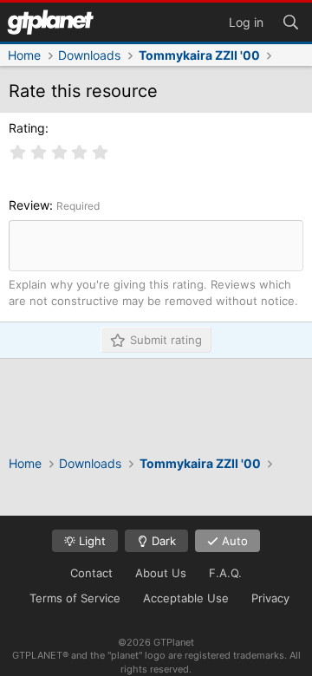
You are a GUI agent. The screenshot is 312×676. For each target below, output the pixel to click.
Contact (91, 573)
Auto (233, 541)
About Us (160, 573)
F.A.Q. (225, 573)
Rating (27, 127)
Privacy (270, 598)
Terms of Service (74, 598)
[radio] (18, 152)
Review (29, 205)
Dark (162, 541)
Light (90, 541)
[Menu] (50, 22)
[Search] (290, 20)
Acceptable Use (186, 598)
